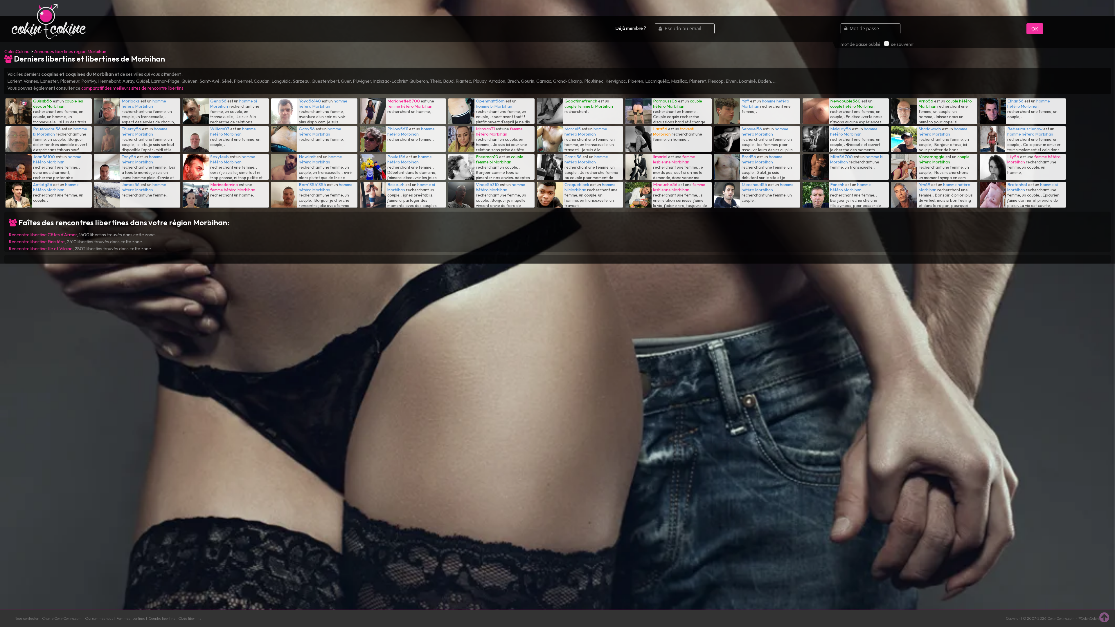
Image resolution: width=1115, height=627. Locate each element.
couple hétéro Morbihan (677, 103)
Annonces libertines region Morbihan (70, 51)
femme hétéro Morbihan (409, 106)
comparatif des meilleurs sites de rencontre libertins (132, 88)
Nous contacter (27, 618)
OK (1034, 29)
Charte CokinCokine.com (62, 618)
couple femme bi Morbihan (588, 106)
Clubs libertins (189, 618)
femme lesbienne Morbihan (674, 159)
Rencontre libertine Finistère (37, 241)
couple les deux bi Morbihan (58, 103)
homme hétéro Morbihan (144, 103)
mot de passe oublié (860, 44)
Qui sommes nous (99, 618)
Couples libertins (162, 618)
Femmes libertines (130, 618)
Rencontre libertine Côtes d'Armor (43, 234)
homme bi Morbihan (494, 106)
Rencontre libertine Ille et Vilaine (41, 248)
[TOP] (1104, 617)
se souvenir (902, 44)
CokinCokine (17, 51)
